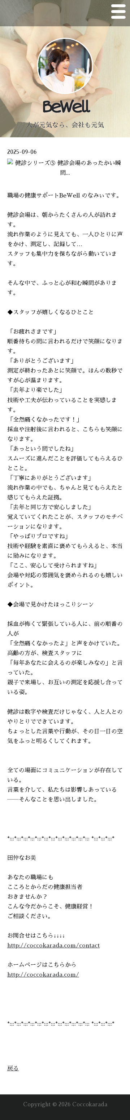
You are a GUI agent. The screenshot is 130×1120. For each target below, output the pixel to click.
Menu (118, 13)
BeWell (65, 107)
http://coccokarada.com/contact (53, 945)
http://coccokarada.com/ (43, 975)
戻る (13, 1068)
